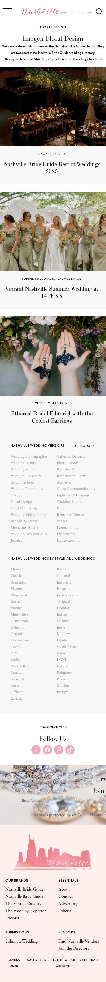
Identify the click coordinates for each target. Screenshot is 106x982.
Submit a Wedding (21, 941)
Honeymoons (67, 528)
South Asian (66, 647)
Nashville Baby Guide (24, 897)
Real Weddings (68, 278)
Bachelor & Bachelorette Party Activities (71, 476)
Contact (65, 897)
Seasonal (17, 679)
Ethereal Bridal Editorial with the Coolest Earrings (52, 417)
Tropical (63, 602)
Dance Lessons (68, 541)
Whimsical (19, 595)
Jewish (62, 654)
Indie (61, 628)
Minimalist (19, 615)
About (64, 889)
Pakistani (64, 679)
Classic (16, 576)
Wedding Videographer (29, 515)
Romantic (18, 583)
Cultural (63, 576)
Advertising (68, 904)
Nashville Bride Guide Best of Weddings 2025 (52, 168)
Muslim (63, 686)
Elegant (16, 589)
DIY (14, 654)
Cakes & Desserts (71, 457)
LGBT (62, 660)
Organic (17, 634)
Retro (61, 569)
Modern (17, 569)
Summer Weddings (38, 278)
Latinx (62, 666)
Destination (20, 640)
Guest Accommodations (76, 489)
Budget (16, 660)
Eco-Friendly (67, 595)
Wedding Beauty (23, 463)
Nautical (63, 621)
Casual (16, 647)
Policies (64, 911)
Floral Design (53, 27)
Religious (64, 673)
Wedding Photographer (29, 457)
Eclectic (16, 699)
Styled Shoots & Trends (52, 403)
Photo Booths (68, 463)
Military (63, 634)
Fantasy (63, 589)
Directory (84, 446)
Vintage (16, 608)
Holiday (63, 608)
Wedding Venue (23, 470)
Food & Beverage (24, 508)
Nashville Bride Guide (24, 889)
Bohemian (18, 628)
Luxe (15, 686)
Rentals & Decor (24, 521)
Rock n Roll (20, 666)
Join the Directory (74, 949)
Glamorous (20, 621)
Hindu (62, 640)
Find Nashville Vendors (78, 941)
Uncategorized (51, 154)
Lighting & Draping (73, 495)
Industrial (65, 583)
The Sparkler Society (23, 904)
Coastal (17, 673)
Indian (62, 615)
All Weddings (80, 558)
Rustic (16, 602)
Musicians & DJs (24, 528)
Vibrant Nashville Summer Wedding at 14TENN (51, 292)
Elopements (66, 534)
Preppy (62, 692)
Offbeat (17, 692)
